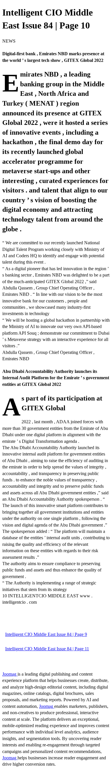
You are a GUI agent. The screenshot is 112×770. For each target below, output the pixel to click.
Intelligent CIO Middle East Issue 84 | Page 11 (47, 648)
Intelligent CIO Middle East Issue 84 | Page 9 (46, 634)
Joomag (10, 674)
